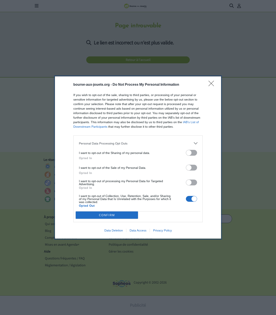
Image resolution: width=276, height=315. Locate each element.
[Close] (213, 85)
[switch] (191, 153)
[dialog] (138, 157)
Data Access (138, 230)
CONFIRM (107, 215)
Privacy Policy (162, 230)
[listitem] (138, 143)
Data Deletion (113, 230)
